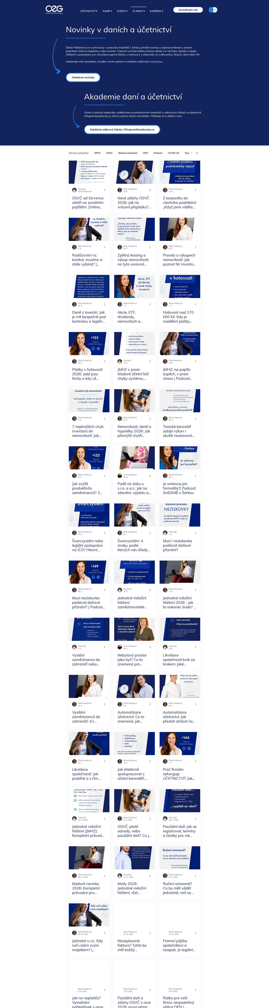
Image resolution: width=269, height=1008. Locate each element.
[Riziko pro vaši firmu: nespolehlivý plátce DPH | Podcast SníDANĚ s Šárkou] (180, 972)
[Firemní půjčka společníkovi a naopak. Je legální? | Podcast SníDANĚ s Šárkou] (180, 914)
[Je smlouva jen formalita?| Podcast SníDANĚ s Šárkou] (180, 457)
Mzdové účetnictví (127, 153)
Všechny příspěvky (79, 153)
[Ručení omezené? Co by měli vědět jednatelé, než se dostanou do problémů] (180, 857)
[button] (196, 153)
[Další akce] (105, 190)
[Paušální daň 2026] (180, 800)
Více (187, 153)
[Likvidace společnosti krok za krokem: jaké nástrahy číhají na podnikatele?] (180, 629)
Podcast (158, 153)
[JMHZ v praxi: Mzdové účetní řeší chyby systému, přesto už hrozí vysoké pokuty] (134, 343)
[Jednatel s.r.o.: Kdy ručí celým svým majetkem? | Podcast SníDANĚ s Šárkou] (89, 914)
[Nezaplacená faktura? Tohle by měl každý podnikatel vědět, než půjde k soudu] (134, 914)
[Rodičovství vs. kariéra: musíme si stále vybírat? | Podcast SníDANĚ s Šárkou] (89, 229)
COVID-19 (173, 153)
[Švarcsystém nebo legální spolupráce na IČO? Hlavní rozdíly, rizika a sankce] (89, 515)
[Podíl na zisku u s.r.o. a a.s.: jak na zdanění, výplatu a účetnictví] (134, 457)
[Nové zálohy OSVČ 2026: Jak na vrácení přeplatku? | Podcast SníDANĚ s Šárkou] (134, 172)
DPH (145, 153)
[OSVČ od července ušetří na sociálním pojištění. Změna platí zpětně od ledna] (89, 172)
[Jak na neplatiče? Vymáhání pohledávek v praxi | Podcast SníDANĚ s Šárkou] (89, 972)
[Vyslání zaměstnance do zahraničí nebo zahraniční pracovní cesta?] (89, 629)
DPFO (97, 153)
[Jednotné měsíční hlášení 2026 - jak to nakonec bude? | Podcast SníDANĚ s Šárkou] (180, 572)
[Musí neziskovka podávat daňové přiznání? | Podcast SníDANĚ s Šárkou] (89, 572)
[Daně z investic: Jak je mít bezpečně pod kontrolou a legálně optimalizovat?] (89, 286)
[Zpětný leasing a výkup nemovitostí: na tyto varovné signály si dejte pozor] (134, 229)
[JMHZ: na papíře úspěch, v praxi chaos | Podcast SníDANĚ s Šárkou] (180, 343)
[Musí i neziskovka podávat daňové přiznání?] (180, 515)
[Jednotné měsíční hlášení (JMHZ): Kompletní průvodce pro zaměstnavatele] (89, 800)
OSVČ (109, 153)
